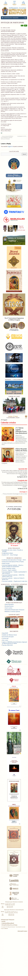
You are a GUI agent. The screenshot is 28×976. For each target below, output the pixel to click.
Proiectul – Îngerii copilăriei (9, 570)
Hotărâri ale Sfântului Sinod (9, 635)
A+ (25, 25)
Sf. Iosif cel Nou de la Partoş (9, 925)
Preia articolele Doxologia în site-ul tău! (15, 494)
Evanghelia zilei (22, 480)
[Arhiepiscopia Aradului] (14, 3)
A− (22, 25)
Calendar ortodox (8, 422)
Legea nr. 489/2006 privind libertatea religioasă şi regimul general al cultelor (14, 642)
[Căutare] (25, 17)
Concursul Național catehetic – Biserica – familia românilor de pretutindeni (13, 566)
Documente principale (8, 636)
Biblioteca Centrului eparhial (12, 611)
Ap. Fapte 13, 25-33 (22, 477)
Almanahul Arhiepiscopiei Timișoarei (14, 609)
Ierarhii (3, 921)
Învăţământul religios (7, 553)
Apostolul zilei (22, 469)
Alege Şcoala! (5, 563)
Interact (6, 928)
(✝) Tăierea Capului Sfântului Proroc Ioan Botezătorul (21, 430)
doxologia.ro (23, 492)
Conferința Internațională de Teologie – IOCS (14, 560)
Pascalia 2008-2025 (7, 645)
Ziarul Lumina (8, 608)
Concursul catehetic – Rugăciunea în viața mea (14, 581)
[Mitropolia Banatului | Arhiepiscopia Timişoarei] (14, 10)
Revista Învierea (9, 606)
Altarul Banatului (9, 604)
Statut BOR (5, 633)
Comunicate (5, 638)
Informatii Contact (22, 931)
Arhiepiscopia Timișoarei (11, 17)
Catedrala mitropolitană (8, 923)
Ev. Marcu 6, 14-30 (22, 488)
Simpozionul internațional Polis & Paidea (13, 561)
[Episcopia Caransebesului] (23, 3)
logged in (10, 146)
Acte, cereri (5, 640)
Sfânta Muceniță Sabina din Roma (21, 449)
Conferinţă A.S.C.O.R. (22, 136)
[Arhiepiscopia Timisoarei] (5, 3)
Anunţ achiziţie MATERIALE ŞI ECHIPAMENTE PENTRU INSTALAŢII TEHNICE (7, 137)
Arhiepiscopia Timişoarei (7, 919)
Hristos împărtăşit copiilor (8, 568)
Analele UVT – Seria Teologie (10, 555)
